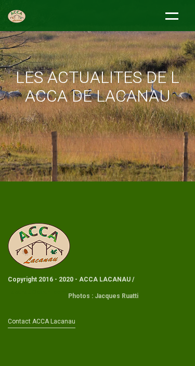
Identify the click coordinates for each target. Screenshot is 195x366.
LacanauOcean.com (37, 292)
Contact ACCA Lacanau (41, 321)
